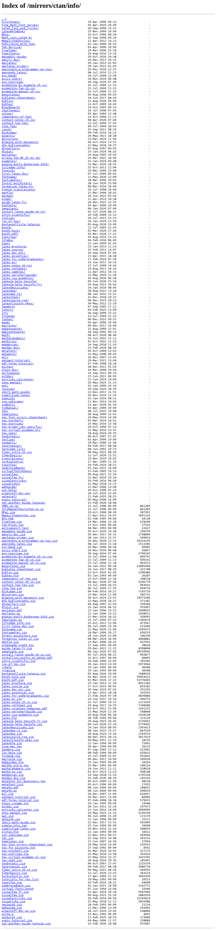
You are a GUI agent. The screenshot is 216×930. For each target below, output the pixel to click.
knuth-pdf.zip (13, 680)
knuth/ (7, 227)
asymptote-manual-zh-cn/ (21, 91)
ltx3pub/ (8, 316)
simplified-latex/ (16, 395)
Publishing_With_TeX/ (18, 44)
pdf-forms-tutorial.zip (20, 800)
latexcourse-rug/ (15, 300)
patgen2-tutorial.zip (18, 797)
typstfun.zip (12, 882)
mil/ (5, 357)
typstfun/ (9, 464)
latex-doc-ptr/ (13, 252)
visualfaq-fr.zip (15, 892)
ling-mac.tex (12, 746)
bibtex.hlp (10, 575)
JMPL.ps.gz (10, 506)
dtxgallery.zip (13, 604)
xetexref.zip (12, 917)
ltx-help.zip (12, 752)
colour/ (8, 113)
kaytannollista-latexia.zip (24, 673)
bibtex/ (8, 104)
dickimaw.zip (12, 591)
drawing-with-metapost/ (20, 142)
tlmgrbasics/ (12, 455)
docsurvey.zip (13, 594)
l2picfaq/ (9, 237)
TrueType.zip (12, 521)
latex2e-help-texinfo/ (19, 281)
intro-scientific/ (16, 214)
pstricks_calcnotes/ (18, 379)
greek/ (7, 199)
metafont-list (13, 784)
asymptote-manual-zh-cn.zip (24, 562)
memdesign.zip (13, 774)
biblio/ (8, 101)
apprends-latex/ (14, 72)
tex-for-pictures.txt (18, 847)
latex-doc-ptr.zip (16, 689)
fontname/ (9, 176)
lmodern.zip (11, 749)
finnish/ (8, 170)
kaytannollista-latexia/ (21, 224)
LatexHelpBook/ (13, 31)
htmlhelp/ (9, 205)
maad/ (6, 322)
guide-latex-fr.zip (17, 648)
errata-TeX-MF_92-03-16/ (21, 157)
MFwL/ (6, 34)
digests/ (8, 135)
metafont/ (9, 350)
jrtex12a (8, 670)
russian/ (8, 388)
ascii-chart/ (12, 78)
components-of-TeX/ (17, 116)
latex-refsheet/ (14, 268)
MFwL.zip (8, 512)
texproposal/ (12, 445)
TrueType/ (9, 50)
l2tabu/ (8, 240)
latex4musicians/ (15, 287)
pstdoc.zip (10, 806)
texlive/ (8, 439)
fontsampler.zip (14, 632)
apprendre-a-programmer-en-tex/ (27, 69)
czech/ (7, 129)
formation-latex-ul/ (18, 186)
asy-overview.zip (15, 553)
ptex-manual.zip (14, 812)
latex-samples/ (13, 271)
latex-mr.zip (12, 699)
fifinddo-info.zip (16, 623)
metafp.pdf (10, 787)
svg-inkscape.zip (15, 835)
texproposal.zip (14, 866)
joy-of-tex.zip (13, 664)
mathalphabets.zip (16, 768)
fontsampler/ (12, 180)
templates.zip (13, 841)
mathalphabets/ (13, 338)
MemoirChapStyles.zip (18, 515)
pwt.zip (8, 816)
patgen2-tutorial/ (16, 360)
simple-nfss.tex (14, 825)
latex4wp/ (9, 290)
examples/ (9, 161)
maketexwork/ (12, 328)
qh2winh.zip (11, 819)
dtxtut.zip (10, 607)
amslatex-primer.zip (18, 537)
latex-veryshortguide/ (19, 275)
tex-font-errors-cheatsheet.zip (27, 844)
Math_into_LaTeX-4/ (17, 37)
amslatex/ (9, 63)
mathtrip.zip (12, 771)
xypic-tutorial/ (14, 499)
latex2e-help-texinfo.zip (22, 724)
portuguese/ (11, 373)
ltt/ (5, 312)
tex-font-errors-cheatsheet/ (24, 417)
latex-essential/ (15, 256)
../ (4, 18)
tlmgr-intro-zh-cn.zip (19, 869)
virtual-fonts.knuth (18, 888)
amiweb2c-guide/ (14, 56)
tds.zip (8, 838)
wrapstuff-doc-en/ (16, 493)
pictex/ (8, 366)
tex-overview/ (13, 423)
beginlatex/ (11, 94)
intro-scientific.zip (18, 661)
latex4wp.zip (12, 733)
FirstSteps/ (11, 21)
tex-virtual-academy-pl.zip (24, 857)
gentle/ (8, 192)
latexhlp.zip (12, 743)
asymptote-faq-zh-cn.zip (21, 559)
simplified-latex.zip (18, 828)
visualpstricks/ (14, 480)
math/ (6, 335)
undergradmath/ (13, 468)
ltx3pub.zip (11, 755)
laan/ (6, 243)
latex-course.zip (15, 686)
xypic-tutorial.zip (17, 920)
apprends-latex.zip (17, 543)
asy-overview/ (13, 82)
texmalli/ (9, 442)
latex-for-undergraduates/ (23, 259)
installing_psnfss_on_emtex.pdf (27, 657)
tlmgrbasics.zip (14, 873)
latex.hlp (9, 717)
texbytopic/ (11, 436)
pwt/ (5, 385)
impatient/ (10, 208)
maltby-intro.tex (15, 765)
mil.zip (8, 793)
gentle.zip (10, 642)
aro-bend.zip (12, 547)
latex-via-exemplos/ (18, 278)
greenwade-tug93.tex (18, 645)
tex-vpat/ (9, 433)
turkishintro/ (13, 461)
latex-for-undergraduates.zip (25, 695)
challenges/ (11, 110)
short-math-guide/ (16, 392)
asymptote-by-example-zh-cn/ (24, 85)
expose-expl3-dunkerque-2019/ (25, 164)
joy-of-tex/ (11, 221)
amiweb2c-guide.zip (17, 531)
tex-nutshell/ (13, 420)
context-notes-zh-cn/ (18, 119)
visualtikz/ (11, 483)
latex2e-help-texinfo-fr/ (22, 284)
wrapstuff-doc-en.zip (18, 910)
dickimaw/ (9, 132)
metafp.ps (9, 790)
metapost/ (9, 354)
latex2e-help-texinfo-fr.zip (24, 721)
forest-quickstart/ (17, 183)
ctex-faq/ (9, 126)
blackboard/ (11, 107)
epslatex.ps (11, 613)
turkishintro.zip (15, 876)
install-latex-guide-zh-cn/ (24, 211)
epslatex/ (9, 154)
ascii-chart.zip (14, 550)
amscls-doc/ (11, 59)
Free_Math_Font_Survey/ (20, 25)
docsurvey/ (10, 138)
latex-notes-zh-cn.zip (19, 702)
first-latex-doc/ (15, 173)
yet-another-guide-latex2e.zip (26, 923)
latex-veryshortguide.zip (22, 711)
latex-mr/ (9, 262)
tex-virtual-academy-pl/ (21, 430)
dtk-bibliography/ (16, 145)
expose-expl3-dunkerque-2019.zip (28, 616)
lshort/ (8, 309)
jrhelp (7, 667)
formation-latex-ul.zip (20, 638)
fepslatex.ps (12, 619)
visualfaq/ (10, 474)
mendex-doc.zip (13, 778)
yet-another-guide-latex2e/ (24, 502)
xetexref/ (9, 496)
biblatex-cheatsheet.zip (21, 569)
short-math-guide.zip (18, 822)
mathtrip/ (9, 341)
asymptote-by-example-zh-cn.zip (27, 556)
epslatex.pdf (12, 610)
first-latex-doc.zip (18, 626)
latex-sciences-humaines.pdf (24, 708)
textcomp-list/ (13, 449)
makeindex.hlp (13, 762)
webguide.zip (12, 907)
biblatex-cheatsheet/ (18, 97)
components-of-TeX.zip (19, 578)
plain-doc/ (10, 369)
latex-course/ (13, 249)
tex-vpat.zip (12, 860)
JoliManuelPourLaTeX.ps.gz (23, 509)
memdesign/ (10, 344)
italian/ (8, 218)
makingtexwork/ (13, 331)
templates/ (10, 414)
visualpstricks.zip (17, 898)
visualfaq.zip (13, 895)
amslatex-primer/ (15, 66)
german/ (8, 195)
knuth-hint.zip (13, 676)
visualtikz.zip (13, 901)
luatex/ (8, 319)
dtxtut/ (8, 151)
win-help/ (9, 490)
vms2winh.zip (12, 904)
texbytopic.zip (13, 863)
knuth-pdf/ (10, 233)
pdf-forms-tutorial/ (18, 363)
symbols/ (8, 404)
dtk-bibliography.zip (18, 600)
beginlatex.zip (13, 566)
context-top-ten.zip (18, 585)
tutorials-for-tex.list (20, 879)
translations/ (13, 458)
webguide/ (9, 487)
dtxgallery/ (11, 148)
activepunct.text (15, 528)
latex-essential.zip (18, 692)
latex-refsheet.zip (17, 705)
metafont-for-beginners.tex (24, 781)
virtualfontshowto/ (17, 471)
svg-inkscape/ (13, 401)
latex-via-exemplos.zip (20, 714)
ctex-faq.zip (12, 588)
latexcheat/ (11, 297)
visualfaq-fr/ (13, 477)
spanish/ (8, 398)
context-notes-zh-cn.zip (21, 581)
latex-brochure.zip (17, 683)
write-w (8, 914)
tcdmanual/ (10, 407)
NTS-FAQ (8, 518)
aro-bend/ (9, 75)
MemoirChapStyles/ (16, 40)
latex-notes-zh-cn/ (17, 265)
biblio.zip (10, 572)
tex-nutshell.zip (15, 850)
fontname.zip (12, 629)
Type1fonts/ (11, 53)
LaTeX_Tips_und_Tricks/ (20, 28)
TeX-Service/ (12, 47)
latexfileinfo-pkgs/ (18, 303)
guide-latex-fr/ (14, 202)
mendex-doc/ (11, 347)
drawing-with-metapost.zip (23, 597)
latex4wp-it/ (12, 294)
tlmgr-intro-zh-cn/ (17, 452)
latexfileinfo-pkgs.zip (20, 740)
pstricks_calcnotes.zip (20, 809)
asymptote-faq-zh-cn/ (18, 88)
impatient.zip (13, 651)
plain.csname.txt (15, 803)
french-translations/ (18, 189)
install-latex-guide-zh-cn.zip (26, 654)
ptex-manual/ (12, 382)
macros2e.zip (12, 759)
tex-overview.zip (15, 854)
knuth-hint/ (11, 230)
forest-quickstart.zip (19, 635)
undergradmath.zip (16, 885)
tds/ (5, 411)
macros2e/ (9, 325)
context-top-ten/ (15, 123)
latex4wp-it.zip (14, 730)
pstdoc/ (8, 376)
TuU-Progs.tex (13, 524)
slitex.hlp (10, 831)
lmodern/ (8, 306)
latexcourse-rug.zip (18, 736)
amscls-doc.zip (13, 534)
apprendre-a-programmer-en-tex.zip (29, 540)
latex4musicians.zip (18, 727)
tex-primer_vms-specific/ (22, 426)
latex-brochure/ (14, 246)
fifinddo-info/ (13, 167)
